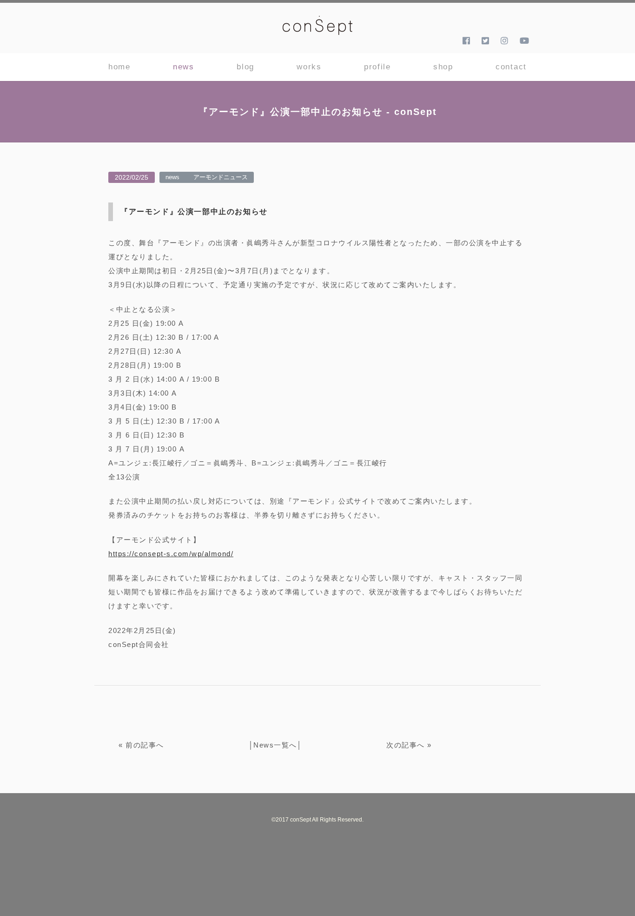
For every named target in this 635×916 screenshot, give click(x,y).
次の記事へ (405, 745)
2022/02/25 (131, 177)
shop (443, 66)
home (119, 66)
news (183, 66)
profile (377, 66)
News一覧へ (275, 745)
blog (245, 66)
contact (511, 66)
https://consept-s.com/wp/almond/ (170, 554)
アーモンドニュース (220, 177)
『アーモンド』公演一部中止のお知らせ (194, 212)
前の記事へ (145, 745)
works (309, 66)
